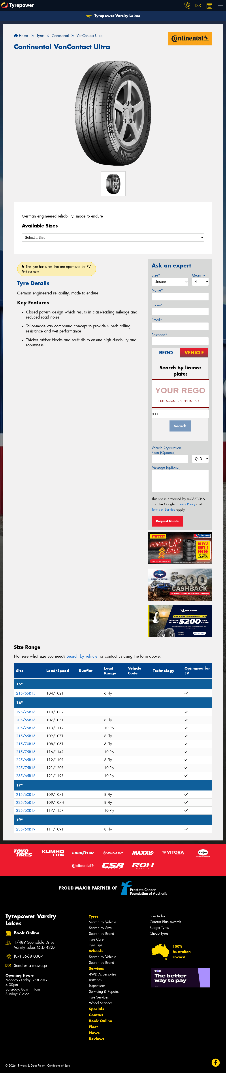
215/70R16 (26, 744)
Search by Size (100, 928)
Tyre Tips (95, 945)
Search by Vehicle (102, 922)
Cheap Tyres (159, 933)
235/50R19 (26, 829)
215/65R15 (26, 693)
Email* (157, 320)
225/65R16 (26, 760)
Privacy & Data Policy (31, 1065)
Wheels (96, 951)
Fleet (93, 1026)
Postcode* (159, 334)
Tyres (93, 916)
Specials (96, 1008)
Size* (156, 275)
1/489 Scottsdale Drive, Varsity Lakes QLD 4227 (35, 945)
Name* (157, 290)
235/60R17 (26, 810)
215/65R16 (26, 736)
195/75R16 (26, 712)
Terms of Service (163, 509)
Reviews (96, 1038)
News (94, 1032)
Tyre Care (96, 939)
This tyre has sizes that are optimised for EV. (56, 268)
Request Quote (167, 521)
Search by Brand (101, 933)
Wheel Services (100, 1003)
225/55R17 (26, 802)
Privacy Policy (185, 504)
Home (23, 35)
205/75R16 (26, 728)
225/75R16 (26, 768)
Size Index (157, 916)
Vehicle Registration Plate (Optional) (166, 450)
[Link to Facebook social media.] (216, 1062)
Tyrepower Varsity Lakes (116, 15)
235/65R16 (26, 775)
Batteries (95, 980)
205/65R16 (26, 720)
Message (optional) (166, 467)
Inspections (97, 985)
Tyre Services (99, 997)
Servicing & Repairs (104, 991)
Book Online (100, 1020)
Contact (96, 1014)
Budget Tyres (159, 927)
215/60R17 (26, 794)
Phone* (157, 305)
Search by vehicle (82, 656)
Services (96, 968)
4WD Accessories (102, 974)
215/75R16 (26, 752)
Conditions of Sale (58, 1065)
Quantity (198, 275)
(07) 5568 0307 (28, 956)
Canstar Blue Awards (165, 922)
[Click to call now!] (187, 5)
